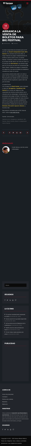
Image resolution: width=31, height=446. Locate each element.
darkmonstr (6, 43)
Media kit (5, 404)
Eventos (15, 43)
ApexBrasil (20, 119)
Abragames (13, 119)
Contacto (4, 396)
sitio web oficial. (14, 112)
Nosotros (4, 401)
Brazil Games (10, 121)
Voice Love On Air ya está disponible (16, 319)
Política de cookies (7, 399)
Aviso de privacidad (7, 394)
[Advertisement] (15, 220)
